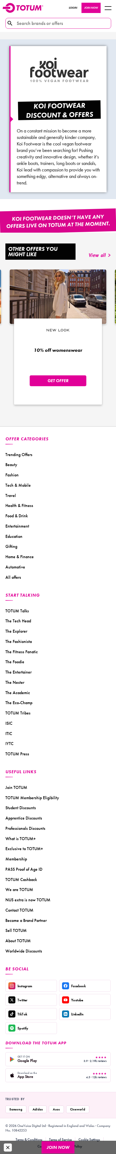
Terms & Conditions (29, 1139)
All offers (13, 577)
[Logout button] (108, 8)
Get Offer (58, 380)
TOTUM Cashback (21, 879)
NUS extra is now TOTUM (27, 900)
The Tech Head (18, 621)
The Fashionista (18, 641)
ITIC (8, 733)
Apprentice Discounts (23, 818)
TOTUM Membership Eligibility (32, 798)
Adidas (38, 1109)
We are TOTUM (19, 889)
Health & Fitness (19, 505)
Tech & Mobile (18, 485)
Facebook (78, 986)
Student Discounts (20, 808)
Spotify (23, 1028)
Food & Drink (16, 516)
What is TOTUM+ (20, 838)
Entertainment (17, 526)
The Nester (14, 682)
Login (73, 7)
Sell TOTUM (16, 930)
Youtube (77, 1000)
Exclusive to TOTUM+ (24, 848)
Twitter (23, 1000)
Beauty (11, 464)
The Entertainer (18, 672)
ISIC (8, 723)
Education (13, 536)
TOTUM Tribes (17, 713)
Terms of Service (60, 1139)
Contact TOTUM (19, 910)
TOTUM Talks (17, 611)
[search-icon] (10, 23)
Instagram (25, 986)
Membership (16, 859)
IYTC (9, 743)
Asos (56, 1109)
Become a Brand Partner (26, 920)
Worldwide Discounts (23, 951)
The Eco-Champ (18, 703)
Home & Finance (19, 557)
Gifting (11, 546)
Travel (10, 495)
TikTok (22, 1014)
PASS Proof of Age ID (23, 869)
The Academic (17, 692)
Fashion (12, 475)
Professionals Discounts (25, 828)
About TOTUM (18, 941)
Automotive (15, 567)
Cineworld (77, 1109)
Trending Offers (18, 454)
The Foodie (14, 662)
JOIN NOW (91, 7)
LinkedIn (77, 1014)
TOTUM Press (17, 754)
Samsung (15, 1109)
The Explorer (16, 631)
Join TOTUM (16, 787)
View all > (100, 256)
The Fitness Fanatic (21, 652)
